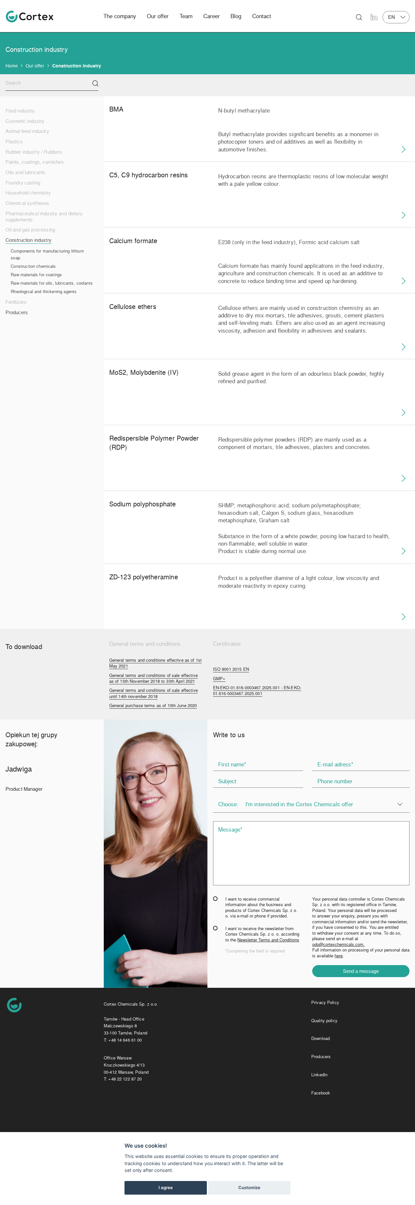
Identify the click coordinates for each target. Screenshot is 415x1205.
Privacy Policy (325, 1002)
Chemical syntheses (28, 203)
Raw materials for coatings (36, 274)
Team (186, 16)
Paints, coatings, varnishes (35, 162)
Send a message (361, 971)
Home (12, 65)
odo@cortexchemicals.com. (338, 944)
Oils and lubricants (26, 172)
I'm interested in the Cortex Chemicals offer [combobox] (299, 804)
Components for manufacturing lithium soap (47, 254)
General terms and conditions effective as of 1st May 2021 (155, 663)
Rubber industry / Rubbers (34, 152)
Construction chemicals (33, 266)
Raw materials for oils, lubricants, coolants (52, 283)
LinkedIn (319, 1074)
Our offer (158, 16)
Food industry (20, 111)
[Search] (95, 83)
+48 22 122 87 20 (125, 1079)
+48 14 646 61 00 (125, 1040)
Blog (236, 16)
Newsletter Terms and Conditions (268, 940)
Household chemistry (28, 193)
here (339, 955)
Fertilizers (16, 302)
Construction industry (29, 240)
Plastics (14, 141)
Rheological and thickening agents (44, 291)
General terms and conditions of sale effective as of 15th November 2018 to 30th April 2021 (153, 678)
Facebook (320, 1093)
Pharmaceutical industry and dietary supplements (44, 216)
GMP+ (219, 678)
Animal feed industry (27, 131)
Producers (17, 312)
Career (211, 16)
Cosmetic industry (25, 121)
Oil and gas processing (30, 230)
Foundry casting (23, 183)
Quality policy (324, 1020)
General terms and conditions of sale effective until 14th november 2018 (153, 693)
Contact (261, 16)
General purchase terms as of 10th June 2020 (153, 705)
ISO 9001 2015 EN (231, 669)
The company (119, 16)
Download (320, 1038)
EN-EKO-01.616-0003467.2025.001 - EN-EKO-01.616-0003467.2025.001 (257, 690)
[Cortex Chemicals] (29, 16)
